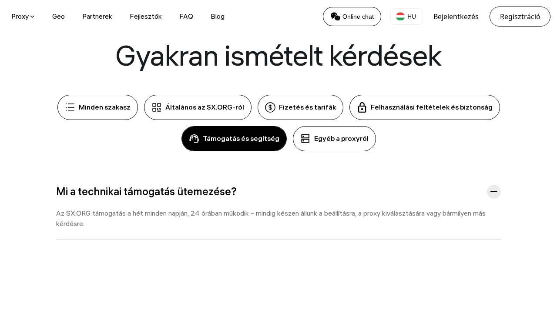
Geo (58, 16)
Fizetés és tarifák (307, 107)
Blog (218, 16)
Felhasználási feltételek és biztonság (432, 107)
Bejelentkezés (456, 16)
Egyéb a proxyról (341, 138)
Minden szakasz (105, 107)
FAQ (186, 16)
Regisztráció (520, 16)
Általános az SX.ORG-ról (204, 107)
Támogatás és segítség (241, 138)
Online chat (358, 16)
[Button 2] (494, 192)
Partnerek (97, 16)
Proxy (20, 16)
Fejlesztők (146, 16)
